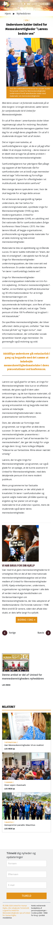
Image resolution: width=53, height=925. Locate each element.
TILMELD (26, 895)
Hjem (8, 13)
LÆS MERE (6, 685)
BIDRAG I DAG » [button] (26, 619)
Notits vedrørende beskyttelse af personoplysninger (38, 908)
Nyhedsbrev (24, 13)
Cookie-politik (36, 913)
